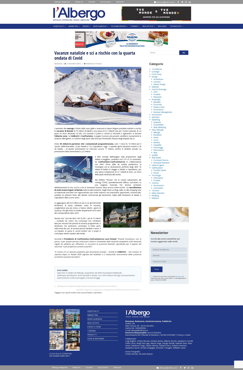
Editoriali (155, 87)
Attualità (157, 102)
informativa (178, 276)
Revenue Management (163, 112)
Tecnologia (156, 175)
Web (155, 152)
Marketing (73, 26)
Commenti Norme (161, 160)
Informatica (158, 178)
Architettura (158, 79)
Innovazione (157, 114)
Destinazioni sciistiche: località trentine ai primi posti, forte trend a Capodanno (87, 286)
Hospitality (58, 26)
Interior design (159, 84)
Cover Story (156, 74)
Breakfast (157, 135)
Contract (157, 82)
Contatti (91, 2)
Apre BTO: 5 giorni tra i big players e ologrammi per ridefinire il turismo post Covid (107, 290)
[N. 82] (73, 319)
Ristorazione (159, 150)
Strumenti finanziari (161, 162)
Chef (155, 92)
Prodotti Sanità (160, 170)
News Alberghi (99, 26)
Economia (158, 104)
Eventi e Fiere (159, 107)
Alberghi (157, 132)
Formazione (158, 109)
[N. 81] (56, 340)
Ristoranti (157, 97)
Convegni (155, 71)
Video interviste (158, 193)
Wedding (155, 195)
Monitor (157, 142)
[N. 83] (56, 319)
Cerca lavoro (105, 2)
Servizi (156, 173)
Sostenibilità (158, 125)
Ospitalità (157, 145)
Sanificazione (157, 168)
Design (86, 26)
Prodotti (157, 94)
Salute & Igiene (158, 165)
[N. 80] (73, 341)
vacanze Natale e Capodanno (91, 293)
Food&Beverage (118, 26)
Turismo (134, 26)
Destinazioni (159, 185)
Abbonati (120, 2)
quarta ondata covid (72, 293)
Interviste (155, 117)
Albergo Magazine (62, 2)
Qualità (155, 155)
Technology (175, 26)
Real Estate (147, 26)
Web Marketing (160, 127)
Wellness (162, 26)
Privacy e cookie (183, 335)
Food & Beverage (159, 89)
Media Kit (79, 2)
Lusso (156, 140)
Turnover (155, 190)
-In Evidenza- (157, 69)
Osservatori (158, 188)
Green (156, 137)
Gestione (157, 122)
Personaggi (158, 147)
